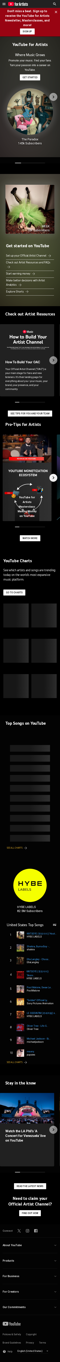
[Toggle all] (4, 4)
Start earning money (18, 273)
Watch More (30, 538)
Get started (30, 77)
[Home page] (18, 4)
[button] (55, 4)
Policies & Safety (12, 1334)
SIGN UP (27, 31)
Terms (42, 1342)
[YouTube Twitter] (19, 1230)
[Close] (57, 11)
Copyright (31, 1334)
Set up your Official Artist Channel (26, 255)
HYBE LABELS (26, 907)
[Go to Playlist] (55, 926)
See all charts (15, 847)
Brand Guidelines (12, 1342)
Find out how (30, 1213)
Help (10, 1351)
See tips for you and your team (30, 413)
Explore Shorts (15, 291)
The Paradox (30, 139)
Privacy (30, 1342)
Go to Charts (14, 592)
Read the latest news (30, 1186)
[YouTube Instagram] (27, 1230)
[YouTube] (12, 1324)
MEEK (46, 226)
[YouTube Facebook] (36, 1230)
